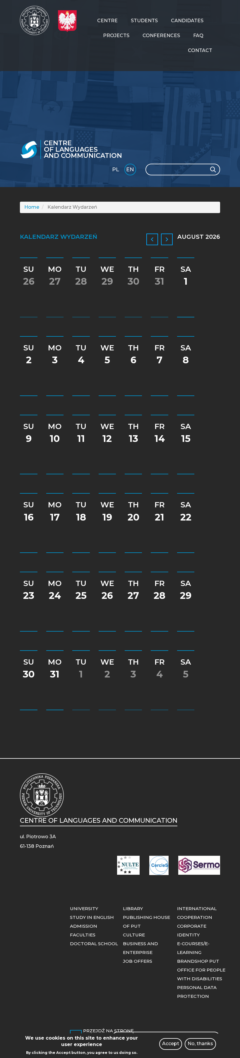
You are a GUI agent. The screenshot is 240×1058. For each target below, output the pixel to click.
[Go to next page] (167, 239)
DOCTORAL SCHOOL (94, 943)
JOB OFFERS (137, 961)
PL (115, 169)
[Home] (37, 20)
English (130, 170)
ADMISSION (83, 926)
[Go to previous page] (152, 239)
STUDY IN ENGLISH (92, 917)
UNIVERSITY (84, 908)
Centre (107, 20)
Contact (200, 50)
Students (144, 20)
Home (31, 207)
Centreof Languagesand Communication (83, 149)
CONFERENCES (161, 35)
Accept (170, 1043)
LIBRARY (133, 908)
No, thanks (200, 1043)
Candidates (187, 20)
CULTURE (134, 935)
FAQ (198, 35)
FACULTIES (82, 935)
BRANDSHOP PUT (198, 961)
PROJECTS (116, 35)
